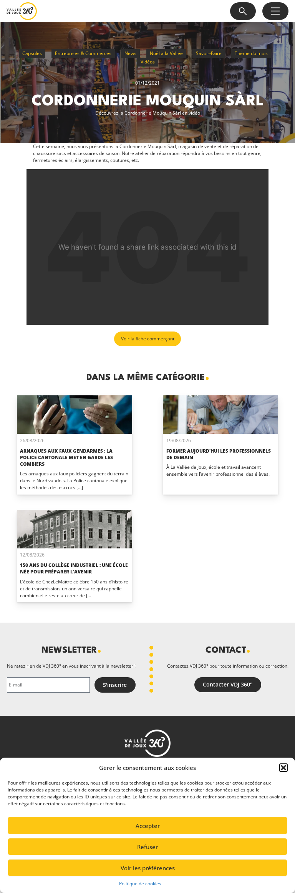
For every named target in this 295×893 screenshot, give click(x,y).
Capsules (32, 53)
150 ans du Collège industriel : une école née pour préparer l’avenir (74, 568)
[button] (283, 767)
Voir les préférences (148, 868)
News (130, 53)
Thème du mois (251, 53)
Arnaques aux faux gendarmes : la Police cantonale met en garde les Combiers (66, 457)
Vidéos (148, 61)
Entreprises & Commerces (83, 53)
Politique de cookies (140, 883)
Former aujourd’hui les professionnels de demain (218, 454)
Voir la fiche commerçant (147, 338)
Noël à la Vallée (166, 53)
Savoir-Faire (209, 53)
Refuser (147, 847)
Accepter (148, 826)
